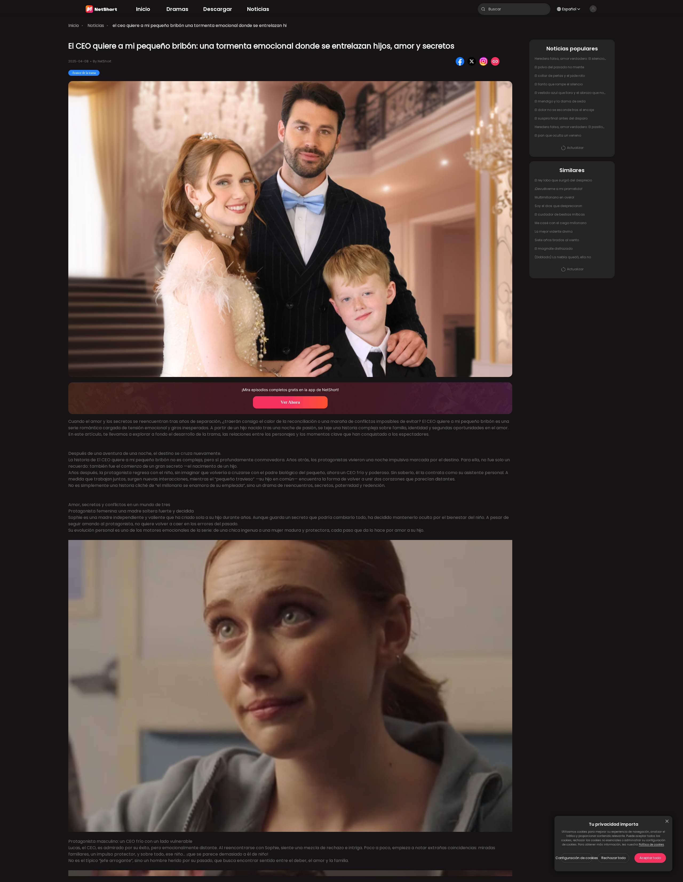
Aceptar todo (650, 858)
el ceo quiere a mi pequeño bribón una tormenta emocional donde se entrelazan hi (200, 25)
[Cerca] (667, 821)
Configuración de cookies (576, 858)
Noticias (96, 25)
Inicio (73, 25)
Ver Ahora (290, 402)
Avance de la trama (84, 73)
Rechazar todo (613, 858)
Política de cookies (651, 845)
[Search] (483, 9)
